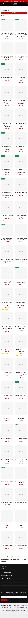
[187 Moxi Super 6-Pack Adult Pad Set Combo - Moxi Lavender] (21, 294)
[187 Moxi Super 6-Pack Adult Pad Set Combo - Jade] (7, 294)
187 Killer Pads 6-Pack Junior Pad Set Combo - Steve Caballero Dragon (7, 194)
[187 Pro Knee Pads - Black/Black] (21, 341)
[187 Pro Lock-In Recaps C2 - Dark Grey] (21, 473)
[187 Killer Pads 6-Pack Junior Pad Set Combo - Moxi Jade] (7, 161)
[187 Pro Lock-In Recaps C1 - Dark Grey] (7, 408)
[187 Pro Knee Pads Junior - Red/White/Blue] (21, 387)
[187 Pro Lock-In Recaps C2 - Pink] (7, 516)
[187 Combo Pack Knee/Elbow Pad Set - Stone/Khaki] (7, 115)
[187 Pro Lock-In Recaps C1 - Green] (7, 430)
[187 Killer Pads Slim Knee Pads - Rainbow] (7, 251)
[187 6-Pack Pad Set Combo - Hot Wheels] (21, 48)
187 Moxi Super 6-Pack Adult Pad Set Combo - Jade (7, 304)
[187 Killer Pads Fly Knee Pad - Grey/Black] (21, 207)
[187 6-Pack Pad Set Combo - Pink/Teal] (7, 69)
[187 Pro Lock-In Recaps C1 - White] (21, 451)
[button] (5, 221)
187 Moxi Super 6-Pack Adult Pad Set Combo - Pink (7, 328)
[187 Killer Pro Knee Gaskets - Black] (21, 273)
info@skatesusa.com (7, 575)
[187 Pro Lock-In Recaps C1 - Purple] (7, 451)
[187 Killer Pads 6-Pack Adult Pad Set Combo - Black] (21, 115)
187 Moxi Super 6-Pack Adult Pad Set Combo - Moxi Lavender (21, 304)
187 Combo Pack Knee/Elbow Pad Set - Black (21, 79)
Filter (14, 12)
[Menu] (1, 4)
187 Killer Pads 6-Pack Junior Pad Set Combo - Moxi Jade (7, 171)
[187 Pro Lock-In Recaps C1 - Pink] (21, 430)
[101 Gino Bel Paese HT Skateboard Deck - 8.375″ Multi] (7, 25)
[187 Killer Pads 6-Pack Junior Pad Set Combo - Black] (21, 138)
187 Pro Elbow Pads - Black (7, 349)
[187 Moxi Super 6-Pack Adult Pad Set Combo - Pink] (7, 318)
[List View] (3, 15)
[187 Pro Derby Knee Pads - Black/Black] (21, 318)
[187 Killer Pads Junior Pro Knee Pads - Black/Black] (7, 230)
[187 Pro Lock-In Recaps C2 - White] (21, 537)
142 (18, 556)
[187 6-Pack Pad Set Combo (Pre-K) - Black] (7, 48)
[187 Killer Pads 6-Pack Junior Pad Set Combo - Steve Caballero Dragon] (7, 184)
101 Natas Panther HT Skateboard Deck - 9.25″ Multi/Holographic (21, 35)
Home (2, 6)
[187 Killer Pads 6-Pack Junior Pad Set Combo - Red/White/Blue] (21, 161)
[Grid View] (1, 15)
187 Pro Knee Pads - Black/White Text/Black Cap (20, 374)
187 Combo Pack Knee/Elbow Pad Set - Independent (21, 102)
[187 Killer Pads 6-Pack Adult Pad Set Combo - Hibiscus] (7, 138)
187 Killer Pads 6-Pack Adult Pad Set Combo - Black (21, 125)
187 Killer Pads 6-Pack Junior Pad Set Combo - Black (21, 148)
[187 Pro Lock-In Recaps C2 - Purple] (21, 516)
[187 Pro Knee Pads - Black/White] (7, 364)
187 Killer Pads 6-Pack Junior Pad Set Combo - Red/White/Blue (21, 171)
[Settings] (24, 4)
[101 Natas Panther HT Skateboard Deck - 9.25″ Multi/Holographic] (21, 25)
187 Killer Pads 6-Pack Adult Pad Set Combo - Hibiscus (7, 148)
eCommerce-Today (14, 611)
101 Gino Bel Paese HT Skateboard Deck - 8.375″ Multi (7, 35)
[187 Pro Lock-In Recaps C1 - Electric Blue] (21, 408)
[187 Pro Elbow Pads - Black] (7, 341)
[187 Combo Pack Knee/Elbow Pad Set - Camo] (7, 92)
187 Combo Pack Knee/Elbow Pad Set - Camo (7, 102)
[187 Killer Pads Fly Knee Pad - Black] (7, 207)
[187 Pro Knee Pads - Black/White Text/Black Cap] (21, 364)
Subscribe (4, 600)
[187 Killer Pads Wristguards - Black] (21, 251)
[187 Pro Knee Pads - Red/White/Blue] (7, 387)
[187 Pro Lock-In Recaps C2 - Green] (21, 494)
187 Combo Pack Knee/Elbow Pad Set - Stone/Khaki (7, 125)
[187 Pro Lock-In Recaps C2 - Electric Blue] (7, 494)
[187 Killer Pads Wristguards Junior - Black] (7, 273)
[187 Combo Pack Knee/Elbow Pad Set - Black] (21, 69)
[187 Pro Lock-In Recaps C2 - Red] (7, 537)
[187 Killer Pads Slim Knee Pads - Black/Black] (21, 230)
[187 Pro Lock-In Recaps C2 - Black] (7, 473)
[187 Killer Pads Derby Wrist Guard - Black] (21, 184)
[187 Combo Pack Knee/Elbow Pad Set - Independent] (21, 92)
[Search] (3, 4)
